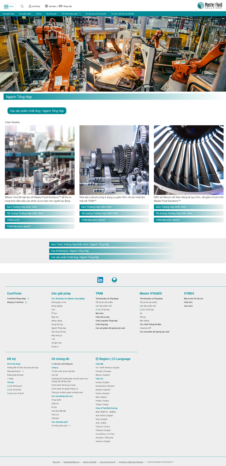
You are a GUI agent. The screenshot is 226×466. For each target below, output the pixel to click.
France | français (103, 393)
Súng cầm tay (58, 324)
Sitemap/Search (14, 371)
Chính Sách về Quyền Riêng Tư (65, 388)
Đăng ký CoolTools (15, 302)
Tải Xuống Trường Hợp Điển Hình (25, 213)
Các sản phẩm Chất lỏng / (37, 111)
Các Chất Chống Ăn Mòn (151, 324)
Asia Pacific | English (105, 415)
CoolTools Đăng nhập (16, 298)
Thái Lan (56, 414)
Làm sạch (189, 305)
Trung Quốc (57, 399)
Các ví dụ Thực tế (16, 393)
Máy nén (56, 317)
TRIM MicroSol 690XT (19, 226)
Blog (11, 378)
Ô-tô (54, 309)
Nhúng (143, 317)
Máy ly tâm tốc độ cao (194, 298)
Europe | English (103, 382)
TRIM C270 (13, 220)
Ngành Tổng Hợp (59, 328)
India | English (102, 419)
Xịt (141, 313)
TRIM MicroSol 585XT (93, 220)
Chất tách (188, 302)
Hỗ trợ (38, 13)
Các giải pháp (8, 13)
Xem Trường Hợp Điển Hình (22, 207)
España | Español (103, 389)
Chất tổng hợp (102, 324)
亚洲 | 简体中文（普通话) (106, 411)
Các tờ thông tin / (70, 251)
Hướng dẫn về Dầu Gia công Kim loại (23, 367)
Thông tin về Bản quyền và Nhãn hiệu (68, 392)
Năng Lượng (57, 320)
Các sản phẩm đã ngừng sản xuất (111, 328)
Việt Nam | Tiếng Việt (60, 6)
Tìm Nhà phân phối (69, 13)
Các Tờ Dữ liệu (104, 309)
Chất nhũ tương (103, 317)
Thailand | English (104, 430)
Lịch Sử (55, 374)
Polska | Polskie (103, 400)
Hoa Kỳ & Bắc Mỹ (59, 410)
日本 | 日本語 (101, 422)
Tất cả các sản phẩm (105, 302)
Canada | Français (104, 371)
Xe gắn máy (57, 342)
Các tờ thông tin (16, 386)
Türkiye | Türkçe (102, 404)
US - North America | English (108, 367)
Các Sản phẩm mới (104, 305)
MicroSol (100, 313)
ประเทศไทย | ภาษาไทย (105, 433)
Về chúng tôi (51, 13)
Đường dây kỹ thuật (15, 374)
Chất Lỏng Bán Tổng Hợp (107, 320)
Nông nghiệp (57, 305)
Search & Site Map (89, 462)
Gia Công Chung (59, 331)
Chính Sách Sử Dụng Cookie (64, 385)
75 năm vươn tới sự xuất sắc (122, 13)
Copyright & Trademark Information (131, 462)
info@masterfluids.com (71, 462)
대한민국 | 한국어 (103, 426)
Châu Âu (56, 403)
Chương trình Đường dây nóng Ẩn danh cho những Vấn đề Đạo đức (70, 380)
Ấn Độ (55, 407)
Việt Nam (56, 418)
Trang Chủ (56, 462)
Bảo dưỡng (145, 320)
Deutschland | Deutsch (105, 386)
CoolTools (35, 6)
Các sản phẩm (25, 13)
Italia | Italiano (102, 397)
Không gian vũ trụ (59, 302)
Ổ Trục (55, 313)
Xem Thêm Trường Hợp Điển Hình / (80, 244)
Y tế (54, 339)
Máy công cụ (57, 335)
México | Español (103, 374)
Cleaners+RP (146, 328)
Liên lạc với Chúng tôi (96, 13)
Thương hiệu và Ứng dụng (107, 298)
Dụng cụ (55, 346)
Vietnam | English (103, 441)
